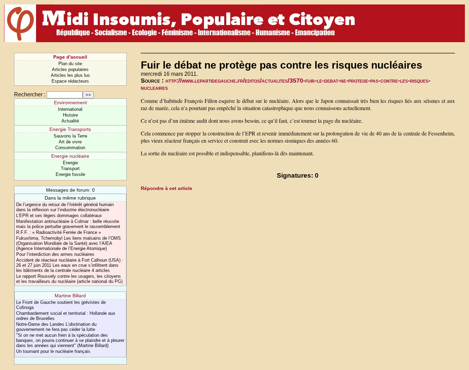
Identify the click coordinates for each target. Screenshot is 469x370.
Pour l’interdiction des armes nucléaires (55, 254)
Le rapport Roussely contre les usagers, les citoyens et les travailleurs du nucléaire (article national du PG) (69, 279)
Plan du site (70, 63)
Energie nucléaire (70, 156)
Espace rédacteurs (70, 81)
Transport (70, 168)
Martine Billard (70, 295)
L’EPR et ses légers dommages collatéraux (59, 215)
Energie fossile (70, 174)
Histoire (70, 115)
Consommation (70, 147)
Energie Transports (70, 129)
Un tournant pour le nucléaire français (53, 351)
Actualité (70, 120)
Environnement (70, 102)
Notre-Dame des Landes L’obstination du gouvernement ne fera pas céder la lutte (56, 327)
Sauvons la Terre (70, 136)
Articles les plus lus (70, 75)
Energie (70, 162)
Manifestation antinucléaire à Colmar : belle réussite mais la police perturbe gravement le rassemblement (68, 224)
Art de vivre (70, 141)
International (70, 109)
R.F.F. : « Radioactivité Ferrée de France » (58, 232)
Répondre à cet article (166, 188)
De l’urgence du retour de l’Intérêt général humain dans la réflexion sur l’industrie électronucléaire (65, 207)
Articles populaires (70, 69)
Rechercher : (29, 94)
